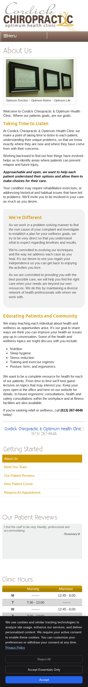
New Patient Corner (18, 484)
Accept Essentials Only (44, 669)
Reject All (44, 659)
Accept (44, 680)
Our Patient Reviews (19, 475)
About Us (11, 458)
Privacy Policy (15, 647)
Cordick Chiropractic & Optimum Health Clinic (43, 429)
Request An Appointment (22, 492)
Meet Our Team (15, 467)
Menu (12, 36)
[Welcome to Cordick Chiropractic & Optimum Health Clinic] (39, 26)
